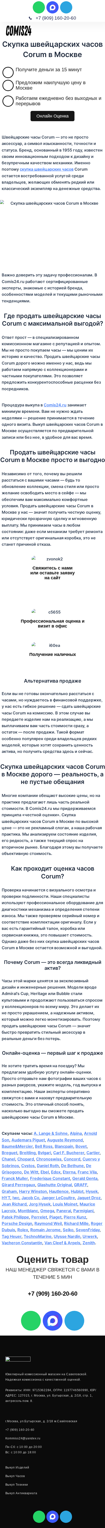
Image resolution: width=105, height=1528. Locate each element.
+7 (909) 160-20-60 (52, 1293)
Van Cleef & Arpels (62, 1242)
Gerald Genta (84, 1178)
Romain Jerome (45, 1229)
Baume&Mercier (17, 1146)
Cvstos (28, 1165)
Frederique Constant (50, 1178)
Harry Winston (33, 1191)
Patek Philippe (15, 1217)
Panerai (63, 1210)
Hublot (77, 1191)
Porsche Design (17, 1223)
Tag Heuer (11, 1236)
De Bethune (72, 1165)
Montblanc (28, 1210)
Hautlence (59, 1191)
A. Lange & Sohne (51, 1133)
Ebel (45, 1172)
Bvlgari (44, 1152)
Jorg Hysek (40, 1204)
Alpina (76, 1133)
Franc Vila (87, 1172)
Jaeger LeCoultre (58, 1197)
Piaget (55, 1217)
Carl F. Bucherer (68, 1152)
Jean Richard (14, 1204)
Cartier (93, 1152)
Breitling (28, 1152)
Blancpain (64, 1146)
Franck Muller (15, 1178)
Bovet (81, 1146)
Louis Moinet (65, 1204)
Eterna (69, 1172)
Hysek (92, 1191)
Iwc (15, 1197)
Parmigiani (83, 1210)
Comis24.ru (55, 405)
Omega (47, 1210)
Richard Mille (76, 1223)
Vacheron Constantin (22, 1242)
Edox (56, 1172)
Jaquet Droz (89, 1197)
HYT (6, 1197)
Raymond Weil (48, 1223)
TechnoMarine (38, 1236)
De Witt (31, 1172)
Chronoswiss (49, 1159)
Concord (72, 1159)
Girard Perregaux (18, 1184)
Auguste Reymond (65, 1139)
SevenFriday (88, 1229)
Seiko (68, 1229)
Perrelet (39, 1217)
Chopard (25, 1159)
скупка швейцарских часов (47, 169)
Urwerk (90, 1236)
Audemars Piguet (28, 1139)
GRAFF (80, 1184)
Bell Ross (43, 1146)
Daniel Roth (48, 1165)
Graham (9, 1191)
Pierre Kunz (75, 1217)
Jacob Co (30, 1197)
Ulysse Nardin (67, 1236)
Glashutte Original (54, 1184)
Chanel (8, 1159)
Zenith (89, 1242)
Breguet (9, 1152)
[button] (98, 30)
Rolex (22, 1229)
